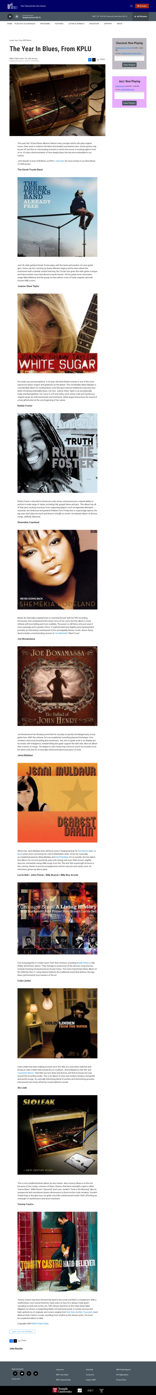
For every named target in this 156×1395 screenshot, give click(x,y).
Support (108, 24)
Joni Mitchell (60, 633)
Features (59, 24)
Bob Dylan (71, 1312)
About (120, 24)
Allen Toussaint (85, 1312)
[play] (10, 16)
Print (102, 59)
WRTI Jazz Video (62, 1375)
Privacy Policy (121, 1380)
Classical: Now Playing (129, 43)
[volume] (17, 16)
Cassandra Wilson (25, 1073)
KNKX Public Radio (40, 1323)
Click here (59, 161)
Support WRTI (91, 1380)
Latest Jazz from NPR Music (20, 40)
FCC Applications (122, 1375)
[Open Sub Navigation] (37, 24)
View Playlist (129, 64)
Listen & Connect (76, 24)
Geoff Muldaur (62, 857)
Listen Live (60, 1370)
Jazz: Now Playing (129, 81)
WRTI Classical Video (63, 1380)
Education (94, 24)
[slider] (20, 16)
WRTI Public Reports (123, 1370)
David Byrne (83, 851)
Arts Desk (89, 1370)
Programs (45, 24)
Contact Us (90, 1375)
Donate (143, 6)
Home (9, 24)
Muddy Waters (83, 963)
